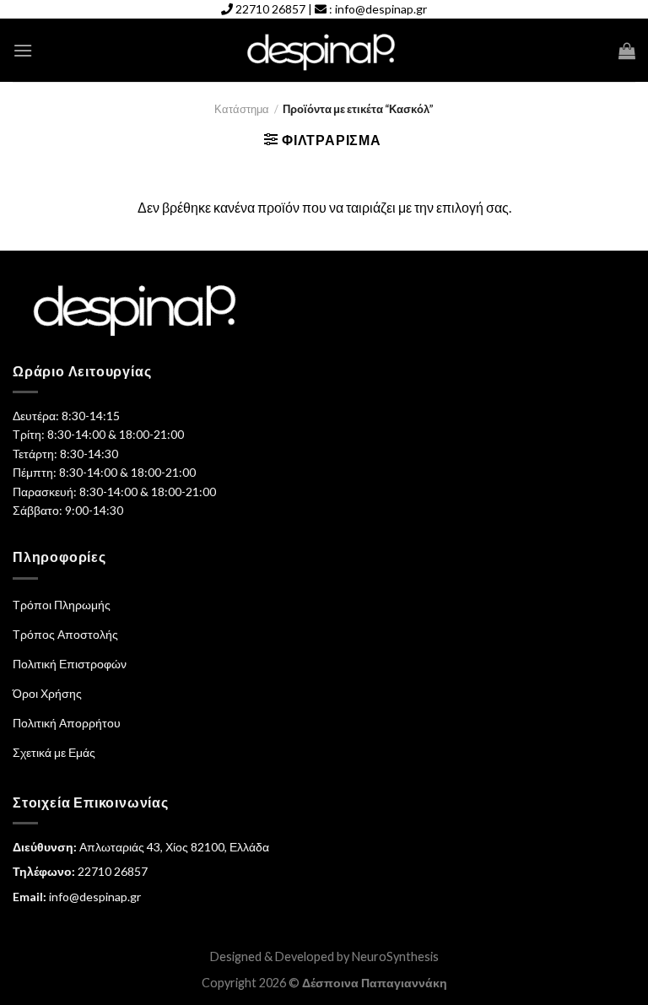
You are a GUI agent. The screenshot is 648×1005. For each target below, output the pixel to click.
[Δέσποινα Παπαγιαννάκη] (324, 51)
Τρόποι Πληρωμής (62, 604)
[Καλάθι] (626, 50)
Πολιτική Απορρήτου (67, 723)
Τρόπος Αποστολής (65, 634)
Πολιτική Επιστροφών (70, 663)
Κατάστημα (241, 109)
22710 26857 (270, 9)
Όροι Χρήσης (47, 693)
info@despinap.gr (381, 9)
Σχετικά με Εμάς (54, 752)
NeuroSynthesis (395, 956)
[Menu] (23, 50)
